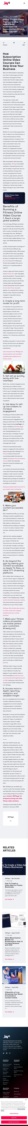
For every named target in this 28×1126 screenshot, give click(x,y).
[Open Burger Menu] (24, 3)
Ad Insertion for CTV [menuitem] (18, 1075)
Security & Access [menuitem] (5, 1072)
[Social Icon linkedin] (6, 1053)
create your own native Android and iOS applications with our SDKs (14, 678)
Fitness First (10, 273)
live (20, 773)
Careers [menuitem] (16, 1096)
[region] (14, 1111)
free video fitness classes (12, 288)
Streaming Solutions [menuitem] (17, 1061)
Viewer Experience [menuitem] (6, 1079)
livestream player (18, 426)
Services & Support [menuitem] (5, 1083)
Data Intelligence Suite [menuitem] (18, 1067)
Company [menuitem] (16, 1088)
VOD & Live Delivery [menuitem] (5, 1069)
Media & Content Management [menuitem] (7, 1065)
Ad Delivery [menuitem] (17, 1064)
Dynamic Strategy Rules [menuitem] (18, 1071)
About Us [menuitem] (16, 1091)
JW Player (5, 16)
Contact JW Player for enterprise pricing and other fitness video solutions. (12, 798)
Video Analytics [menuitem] (7, 1076)
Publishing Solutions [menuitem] (5, 1061)
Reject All (14, 1117)
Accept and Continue (14, 1122)
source (5, 260)
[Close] (26, 1099)
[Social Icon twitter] (4, 1053)
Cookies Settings (14, 1113)
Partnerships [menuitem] (17, 1094)
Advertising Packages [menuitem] (6, 1097)
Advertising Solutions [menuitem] (6, 1089)
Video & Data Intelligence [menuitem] (6, 1093)
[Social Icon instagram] (9, 1053)
